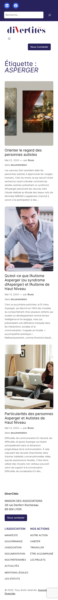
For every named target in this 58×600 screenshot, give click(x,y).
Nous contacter (15, 517)
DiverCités (11, 493)
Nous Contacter (39, 46)
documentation (19, 164)
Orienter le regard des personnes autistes (23, 152)
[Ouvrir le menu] (9, 39)
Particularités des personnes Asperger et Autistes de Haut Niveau (29, 418)
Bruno (31, 160)
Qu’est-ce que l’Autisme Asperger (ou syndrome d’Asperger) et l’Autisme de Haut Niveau (27, 282)
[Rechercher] (49, 15)
